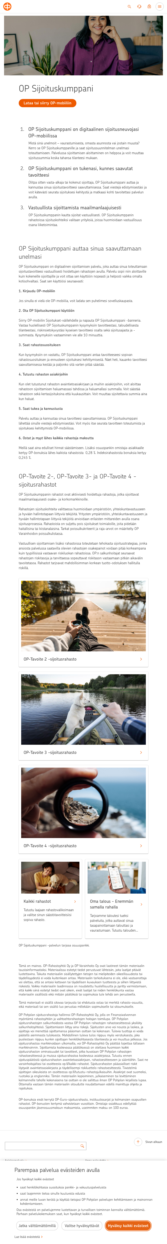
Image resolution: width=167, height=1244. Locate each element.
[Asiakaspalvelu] (139, 6)
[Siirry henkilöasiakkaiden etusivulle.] (7, 6)
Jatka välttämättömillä (37, 1225)
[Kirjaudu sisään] (149, 6)
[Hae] (129, 6)
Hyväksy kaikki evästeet (128, 1225)
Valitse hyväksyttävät (82, 1225)
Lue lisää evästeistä (27, 1237)
